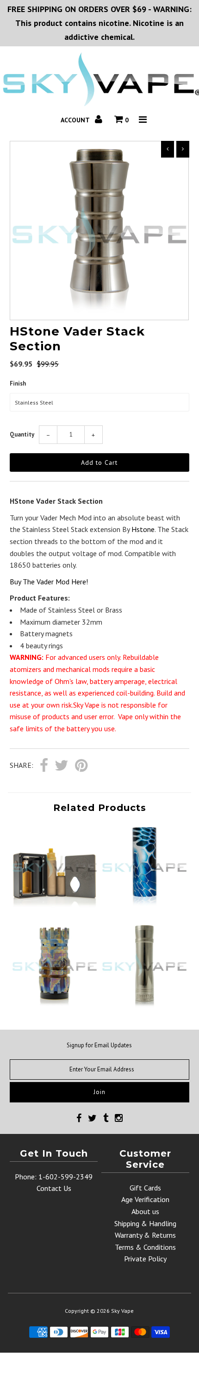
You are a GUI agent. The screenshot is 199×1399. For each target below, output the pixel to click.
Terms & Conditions (145, 1247)
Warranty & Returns (145, 1235)
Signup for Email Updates (99, 1045)
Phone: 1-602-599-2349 (54, 1176)
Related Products (99, 807)
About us (145, 1211)
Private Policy (145, 1258)
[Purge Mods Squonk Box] (55, 906)
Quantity (22, 434)
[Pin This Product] (81, 766)
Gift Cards (145, 1187)
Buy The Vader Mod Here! (49, 581)
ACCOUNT (76, 120)
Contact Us (54, 1188)
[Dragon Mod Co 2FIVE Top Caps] (144, 906)
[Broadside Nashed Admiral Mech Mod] (144, 1004)
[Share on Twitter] (61, 766)
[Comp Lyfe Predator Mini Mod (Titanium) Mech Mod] (55, 1004)
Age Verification (145, 1199)
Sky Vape (122, 1310)
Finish (18, 383)
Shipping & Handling (145, 1223)
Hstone (143, 529)
